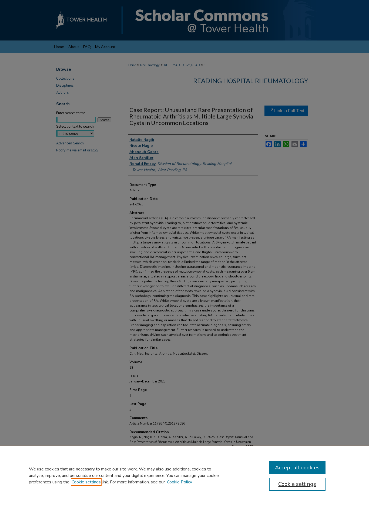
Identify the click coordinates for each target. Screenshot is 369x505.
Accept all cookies (297, 467)
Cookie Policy (179, 482)
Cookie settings (86, 482)
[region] (184, 475)
